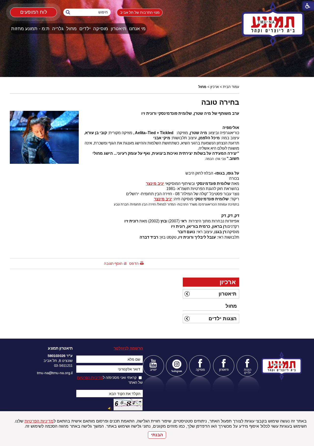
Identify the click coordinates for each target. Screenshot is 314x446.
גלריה (58, 28)
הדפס (134, 263)
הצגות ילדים (222, 318)
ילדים (85, 28)
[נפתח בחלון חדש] (153, 366)
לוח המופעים (33, 12)
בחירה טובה (220, 102)
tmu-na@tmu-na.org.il (55, 373)
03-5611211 (63, 365)
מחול (71, 28)
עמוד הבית (231, 87)
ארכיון (214, 87)
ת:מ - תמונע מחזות (30, 28)
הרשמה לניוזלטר (128, 348)
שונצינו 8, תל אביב (58, 360)
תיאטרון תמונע (60, 348)
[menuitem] (137, 28)
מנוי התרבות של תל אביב (139, 12)
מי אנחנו (137, 28)
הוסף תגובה (113, 263)
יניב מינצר (155, 183)
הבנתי (157, 435)
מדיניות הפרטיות (39, 421)
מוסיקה (100, 28)
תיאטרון (118, 28)
